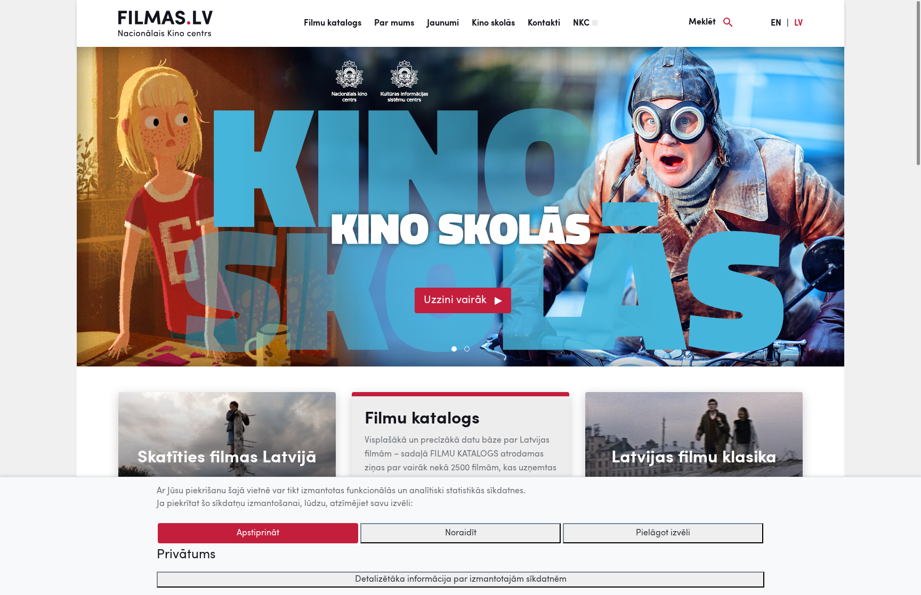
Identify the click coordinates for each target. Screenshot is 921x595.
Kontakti (544, 23)
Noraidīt (460, 533)
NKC (581, 23)
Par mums (394, 23)
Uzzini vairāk (455, 300)
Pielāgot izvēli (663, 533)
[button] (454, 349)
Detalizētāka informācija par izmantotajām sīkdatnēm (461, 579)
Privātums (186, 555)
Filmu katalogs (332, 23)
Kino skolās (493, 23)
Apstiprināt (258, 533)
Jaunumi (443, 23)
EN (776, 23)
